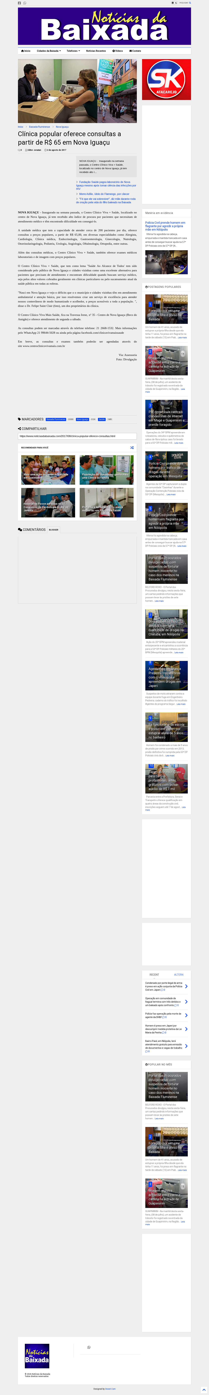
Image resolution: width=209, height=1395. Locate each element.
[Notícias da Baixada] (104, 43)
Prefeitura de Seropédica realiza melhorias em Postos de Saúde (102, 509)
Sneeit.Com (110, 1389)
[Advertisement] (45, 179)
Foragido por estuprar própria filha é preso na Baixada (165, 315)
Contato (136, 51)
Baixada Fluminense (39, 127)
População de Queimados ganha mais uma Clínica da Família (105, 476)
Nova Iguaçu (62, 127)
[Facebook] (19, 3)
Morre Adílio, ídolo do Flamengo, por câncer (104, 194)
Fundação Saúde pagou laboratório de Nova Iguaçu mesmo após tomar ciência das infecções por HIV (106, 185)
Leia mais (182, 337)
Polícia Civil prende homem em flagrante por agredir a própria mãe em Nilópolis (165, 226)
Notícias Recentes (96, 51)
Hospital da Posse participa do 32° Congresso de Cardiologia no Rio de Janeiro (46, 507)
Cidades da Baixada (47, 51)
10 (151, 765)
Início (27, 51)
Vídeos (119, 51)
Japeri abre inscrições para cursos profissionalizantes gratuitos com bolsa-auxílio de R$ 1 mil (165, 780)
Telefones (72, 51)
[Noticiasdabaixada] (30, 3)
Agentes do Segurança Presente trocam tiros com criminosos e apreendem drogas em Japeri (165, 677)
